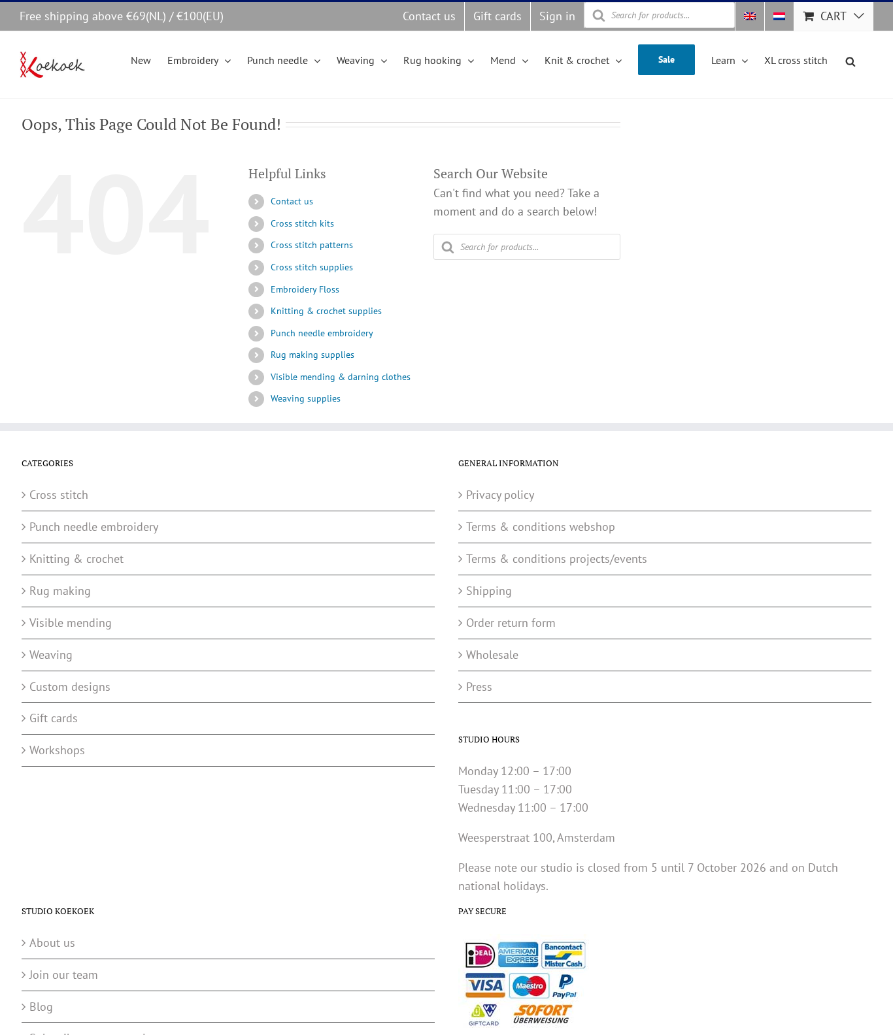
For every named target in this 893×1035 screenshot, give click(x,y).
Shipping (489, 590)
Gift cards (53, 717)
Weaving (51, 654)
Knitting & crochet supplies (326, 311)
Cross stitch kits (302, 223)
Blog (41, 1006)
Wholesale (492, 654)
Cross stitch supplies (312, 267)
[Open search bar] (850, 59)
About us (52, 942)
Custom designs (69, 686)
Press (479, 686)
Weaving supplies (306, 398)
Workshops (57, 749)
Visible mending (70, 622)
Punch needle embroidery (322, 333)
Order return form (511, 622)
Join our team (63, 974)
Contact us (292, 201)
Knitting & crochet (76, 558)
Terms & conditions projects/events (556, 558)
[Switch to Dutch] (779, 16)
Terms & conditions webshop (540, 526)
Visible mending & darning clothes (341, 377)
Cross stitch (58, 494)
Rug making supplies (312, 354)
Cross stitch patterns (312, 245)
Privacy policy (500, 494)
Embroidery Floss (305, 289)
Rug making (60, 590)
